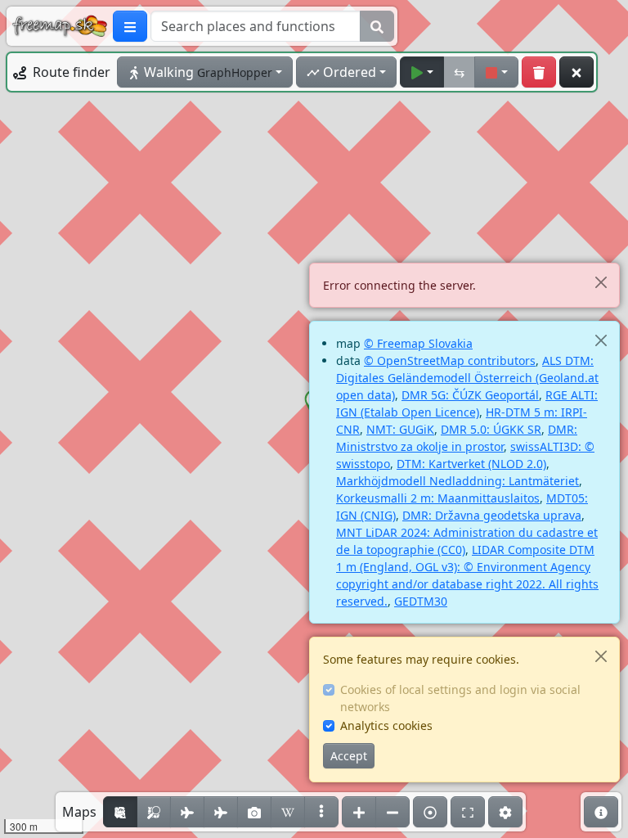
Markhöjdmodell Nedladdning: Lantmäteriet (457, 481)
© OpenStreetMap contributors (450, 360)
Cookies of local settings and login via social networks (460, 698)
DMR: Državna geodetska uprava (491, 515)
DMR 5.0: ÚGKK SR (491, 429)
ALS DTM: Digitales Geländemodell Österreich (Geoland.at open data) (467, 378)
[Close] (600, 282)
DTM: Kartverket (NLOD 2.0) (471, 463)
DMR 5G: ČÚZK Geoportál (470, 395)
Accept (348, 756)
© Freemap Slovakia (418, 343)
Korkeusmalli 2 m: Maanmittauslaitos (438, 498)
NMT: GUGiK (400, 429)
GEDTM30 (420, 601)
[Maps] (321, 811)
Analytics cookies (386, 725)
